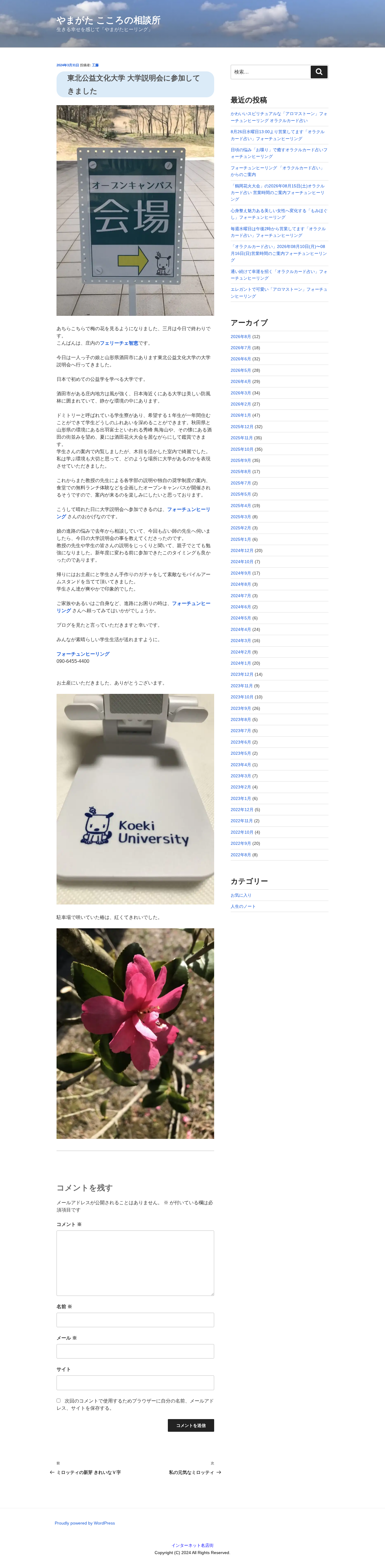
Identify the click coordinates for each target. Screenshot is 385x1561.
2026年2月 (241, 404)
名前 (64, 1306)
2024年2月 (241, 652)
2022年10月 (242, 832)
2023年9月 (241, 708)
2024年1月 (241, 663)
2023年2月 (241, 787)
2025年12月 (242, 426)
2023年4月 (241, 764)
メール (67, 1337)
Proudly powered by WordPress (85, 1523)
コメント (69, 1224)
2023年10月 (242, 696)
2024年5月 (241, 618)
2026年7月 (241, 347)
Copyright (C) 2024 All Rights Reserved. (192, 1552)
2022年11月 (242, 820)
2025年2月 (241, 527)
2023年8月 (241, 719)
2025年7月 (241, 483)
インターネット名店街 (192, 1545)
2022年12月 (242, 809)
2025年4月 (241, 505)
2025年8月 (241, 471)
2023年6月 (241, 742)
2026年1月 (241, 415)
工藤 (95, 65)
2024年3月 (241, 640)
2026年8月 (241, 336)
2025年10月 (242, 449)
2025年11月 (242, 437)
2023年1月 (241, 798)
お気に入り (241, 895)
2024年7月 (241, 595)
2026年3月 (241, 392)
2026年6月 (241, 358)
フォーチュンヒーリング (83, 654)
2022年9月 (241, 843)
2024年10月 (242, 561)
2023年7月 (241, 730)
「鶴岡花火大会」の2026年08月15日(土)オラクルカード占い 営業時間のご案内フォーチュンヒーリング (278, 192)
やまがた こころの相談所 (109, 20)
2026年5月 (241, 370)
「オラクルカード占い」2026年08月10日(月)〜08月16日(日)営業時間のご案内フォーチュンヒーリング (279, 253)
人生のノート (243, 906)
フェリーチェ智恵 (119, 343)
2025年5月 (241, 494)
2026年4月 (241, 381)
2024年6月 (241, 606)
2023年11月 (242, 685)
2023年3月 (241, 775)
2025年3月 (241, 516)
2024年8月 (241, 584)
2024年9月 (241, 573)
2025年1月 (241, 539)
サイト (64, 1369)
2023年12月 (242, 674)
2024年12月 (242, 550)
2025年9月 (241, 460)
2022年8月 (241, 854)
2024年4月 (241, 629)
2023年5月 (241, 753)
